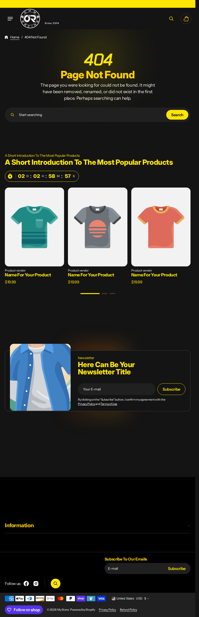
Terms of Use (108, 404)
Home (14, 37)
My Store (62, 609)
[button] (10, 18)
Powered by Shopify (82, 609)
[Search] (12, 115)
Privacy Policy (86, 404)
